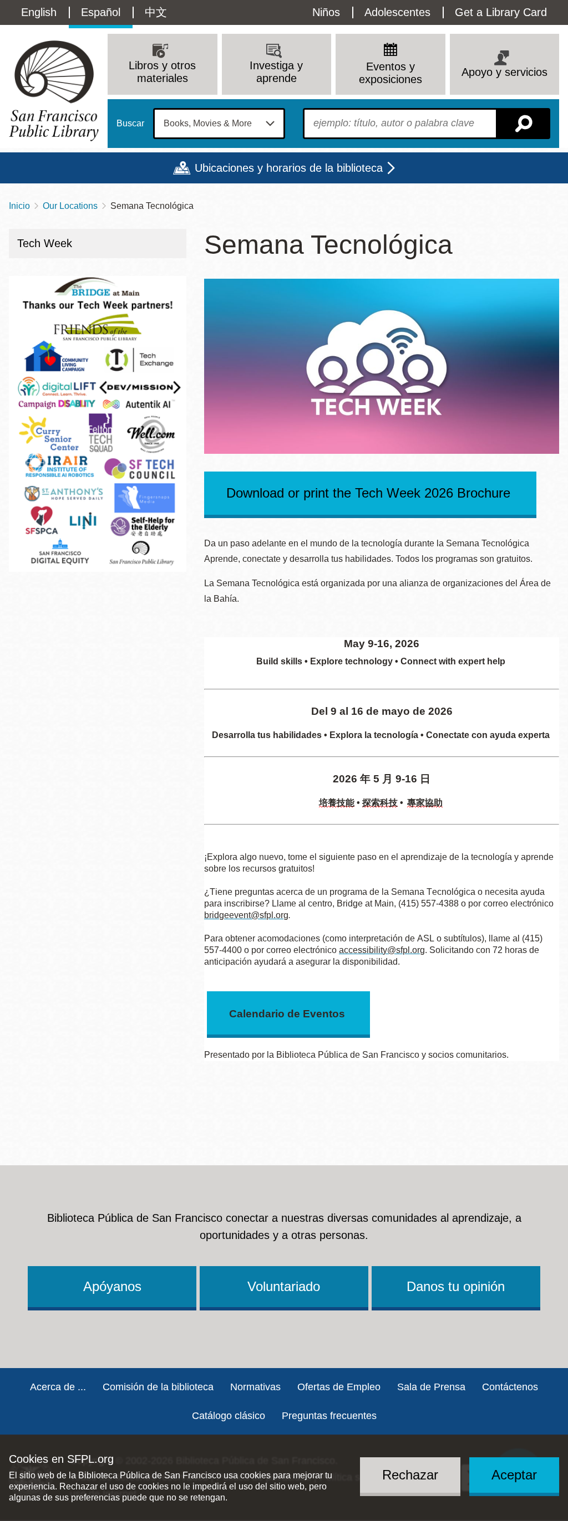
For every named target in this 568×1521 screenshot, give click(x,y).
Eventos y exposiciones (390, 72)
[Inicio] (54, 90)
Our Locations (70, 206)
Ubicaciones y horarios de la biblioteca (289, 168)
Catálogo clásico (228, 1415)
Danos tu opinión (456, 1286)
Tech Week (44, 243)
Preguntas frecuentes (329, 1415)
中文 (156, 12)
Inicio (19, 206)
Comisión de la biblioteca (158, 1386)
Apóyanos (112, 1286)
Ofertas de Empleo (339, 1386)
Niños (326, 12)
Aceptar (514, 1474)
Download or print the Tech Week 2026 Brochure (370, 492)
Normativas (255, 1386)
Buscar (130, 123)
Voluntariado (283, 1286)
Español (100, 12)
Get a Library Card (501, 12)
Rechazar (410, 1474)
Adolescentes (397, 12)
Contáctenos (510, 1386)
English (39, 12)
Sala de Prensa (431, 1386)
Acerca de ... (58, 1386)
